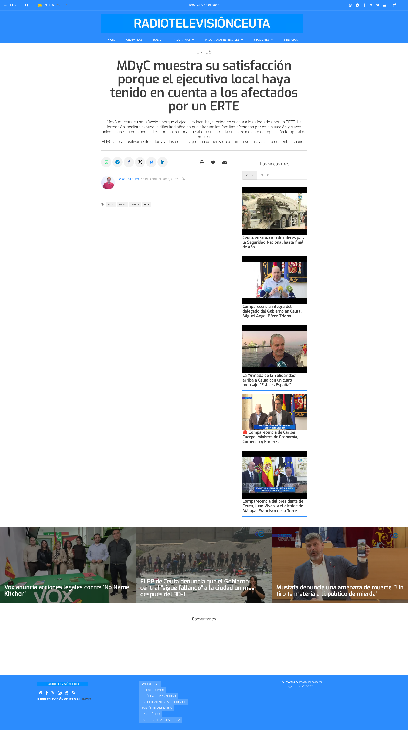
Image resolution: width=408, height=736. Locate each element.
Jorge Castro (128, 179)
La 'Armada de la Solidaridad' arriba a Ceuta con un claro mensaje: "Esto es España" (269, 380)
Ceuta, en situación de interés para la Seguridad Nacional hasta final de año (273, 242)
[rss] (183, 179)
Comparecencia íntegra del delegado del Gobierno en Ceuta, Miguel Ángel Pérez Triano (271, 311)
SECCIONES (262, 39)
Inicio (111, 39)
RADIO (157, 39)
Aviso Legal (150, 684)
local (122, 204)
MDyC (111, 204)
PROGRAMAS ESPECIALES (222, 39)
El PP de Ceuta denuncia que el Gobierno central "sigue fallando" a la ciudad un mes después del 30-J (197, 587)
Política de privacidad (159, 696)
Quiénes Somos (153, 690)
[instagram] (60, 692)
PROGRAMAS (182, 39)
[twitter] (53, 692)
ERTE (146, 204)
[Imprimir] (202, 162)
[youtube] (66, 692)
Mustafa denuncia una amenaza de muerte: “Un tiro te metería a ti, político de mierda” (340, 590)
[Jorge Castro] (108, 182)
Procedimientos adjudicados (164, 702)
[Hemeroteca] (394, 5)
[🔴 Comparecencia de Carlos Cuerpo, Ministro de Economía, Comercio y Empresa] (274, 412)
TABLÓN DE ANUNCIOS (157, 708)
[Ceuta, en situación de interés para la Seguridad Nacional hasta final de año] (274, 211)
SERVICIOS (291, 39)
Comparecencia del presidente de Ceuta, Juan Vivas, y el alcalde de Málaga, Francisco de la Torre (272, 506)
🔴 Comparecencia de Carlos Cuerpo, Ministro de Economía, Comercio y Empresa (270, 437)
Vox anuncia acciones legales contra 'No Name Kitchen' (66, 590)
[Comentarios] (213, 162)
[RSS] (73, 692)
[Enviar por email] (225, 162)
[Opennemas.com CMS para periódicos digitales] (301, 684)
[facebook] (46, 692)
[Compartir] (350, 5)
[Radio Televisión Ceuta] (202, 23)
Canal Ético (151, 714)
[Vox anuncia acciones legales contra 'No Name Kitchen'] (68, 565)
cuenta (135, 204)
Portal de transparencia (161, 720)
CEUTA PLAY (134, 39)
